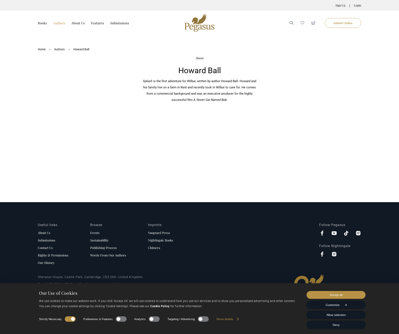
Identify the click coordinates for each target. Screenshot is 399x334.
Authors (59, 23)
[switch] (121, 319)
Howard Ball (81, 49)
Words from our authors (108, 255)
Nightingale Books (160, 240)
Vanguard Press (159, 233)
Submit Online (343, 23)
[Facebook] (322, 233)
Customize (333, 305)
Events (95, 233)
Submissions (119, 23)
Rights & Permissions (53, 255)
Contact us (45, 248)
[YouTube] (334, 233)
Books (42, 23)
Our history (46, 263)
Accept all (336, 295)
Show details (224, 319)
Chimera (154, 248)
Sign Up (340, 5)
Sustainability (99, 240)
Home (42, 49)
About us (44, 233)
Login (357, 5)
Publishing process (103, 248)
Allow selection (336, 315)
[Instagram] (358, 233)
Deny (336, 325)
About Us (78, 23)
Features (97, 23)
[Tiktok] (346, 233)
